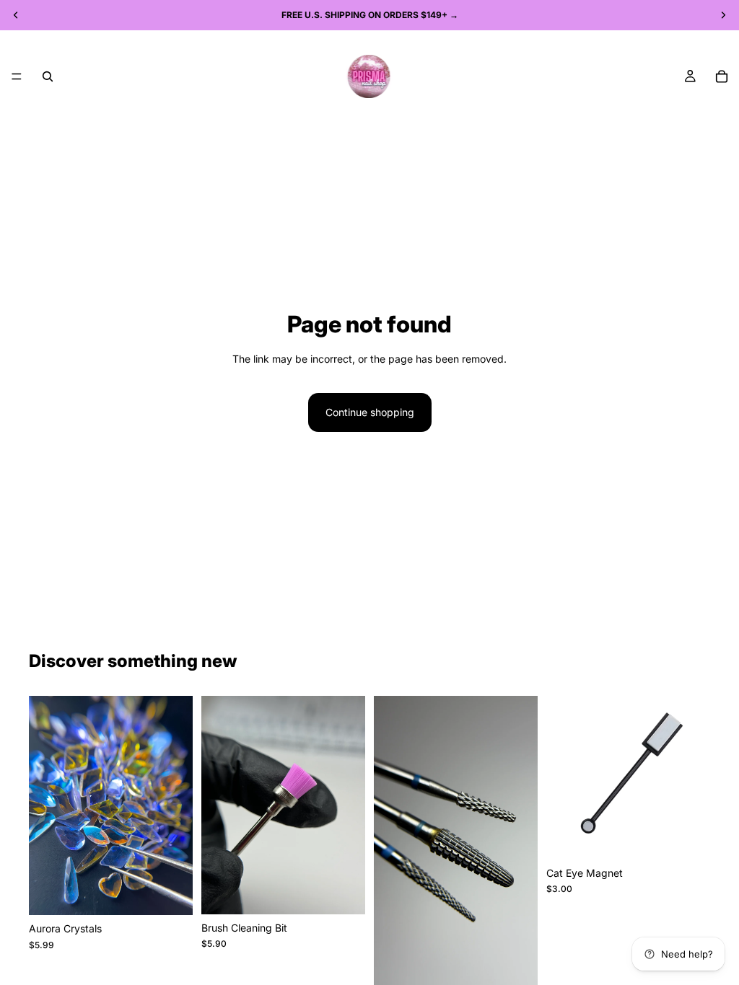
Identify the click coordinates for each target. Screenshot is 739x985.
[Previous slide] (45, 805)
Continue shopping (369, 412)
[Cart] (722, 76)
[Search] (48, 76)
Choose (182, 892)
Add (355, 891)
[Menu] (16, 76)
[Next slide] (177, 805)
